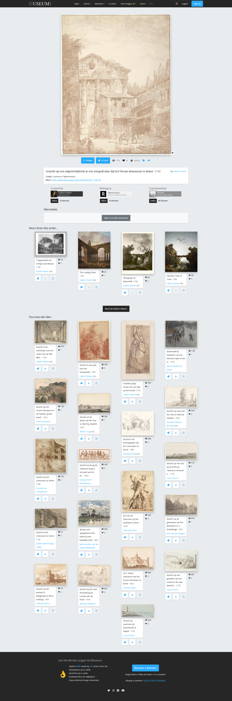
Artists (87, 3)
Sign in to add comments (116, 218)
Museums (99, 3)
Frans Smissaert (43, 421)
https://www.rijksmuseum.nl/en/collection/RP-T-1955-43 (76, 180)
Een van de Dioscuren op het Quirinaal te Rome (131, 519)
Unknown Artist (43, 603)
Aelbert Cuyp (85, 431)
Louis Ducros (129, 635)
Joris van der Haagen (176, 533)
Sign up (197, 3)
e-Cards (112, 3)
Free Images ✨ (128, 3)
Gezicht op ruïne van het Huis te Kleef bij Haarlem (176, 414)
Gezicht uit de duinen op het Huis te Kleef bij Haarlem (88, 420)
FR (51, 271)
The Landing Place (88, 272)
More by (116, 308)
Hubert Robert (179, 171)
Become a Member (145, 668)
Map (77, 3)
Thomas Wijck (129, 587)
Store (142, 3)
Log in (185, 3)
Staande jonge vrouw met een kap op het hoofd (131, 387)
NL (93, 432)
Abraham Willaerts (88, 603)
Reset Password (158, 680)
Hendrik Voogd (130, 454)
